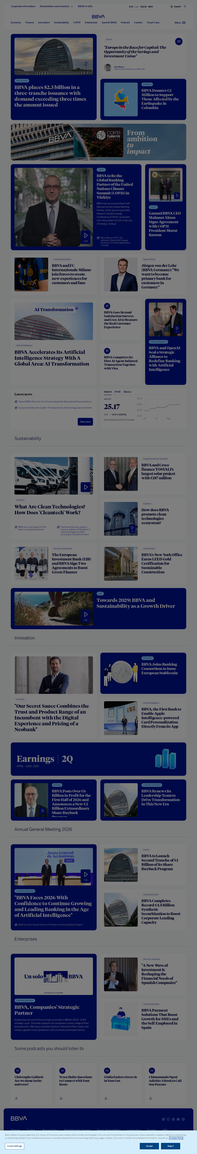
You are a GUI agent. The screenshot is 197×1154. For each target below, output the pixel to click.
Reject (171, 1146)
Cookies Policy (176, 1138)
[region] (98, 1142)
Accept (149, 1146)
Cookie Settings (14, 1146)
